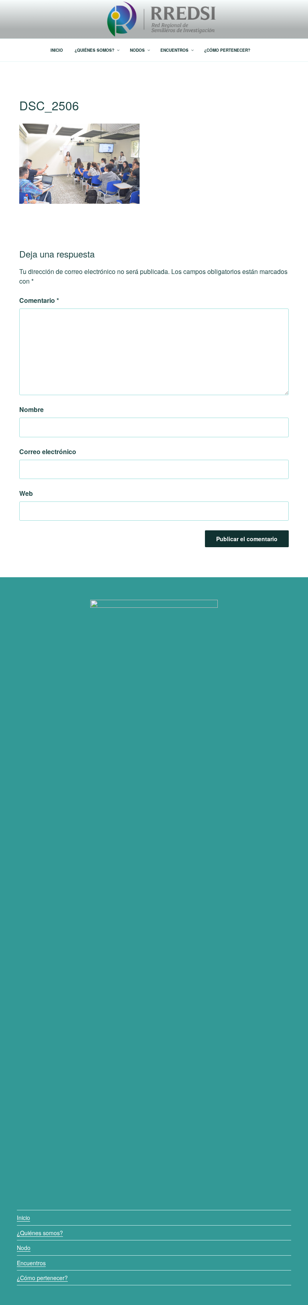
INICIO (57, 50)
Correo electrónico (47, 451)
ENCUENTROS (174, 50)
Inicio (23, 1218)
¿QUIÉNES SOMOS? (94, 50)
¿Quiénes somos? (40, 1233)
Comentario (39, 300)
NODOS (137, 50)
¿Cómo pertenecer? (42, 1278)
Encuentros (31, 1263)
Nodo (23, 1248)
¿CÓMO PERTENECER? (227, 50)
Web (26, 493)
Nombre (31, 409)
